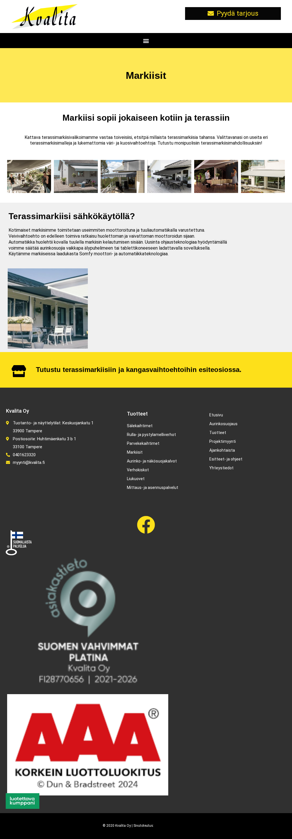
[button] (146, 40)
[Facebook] (146, 525)
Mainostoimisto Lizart (172, 826)
